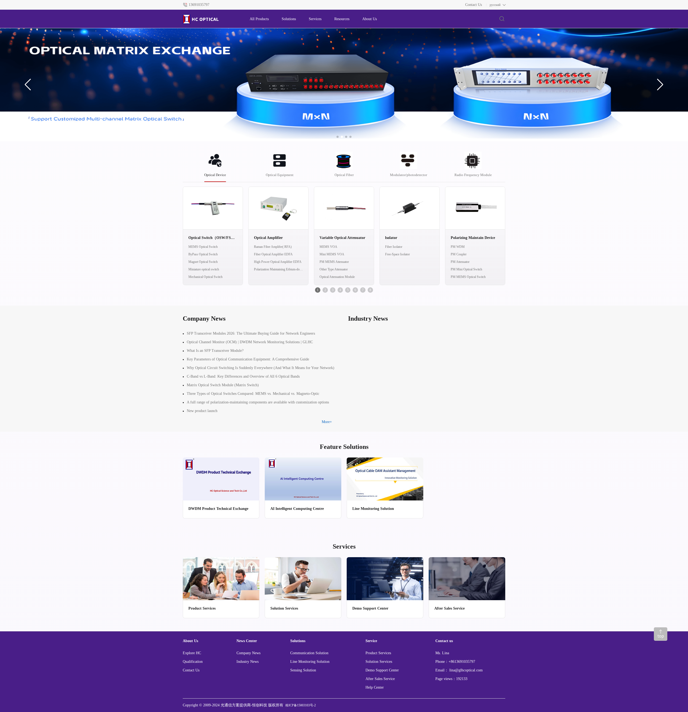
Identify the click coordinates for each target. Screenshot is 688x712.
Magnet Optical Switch (203, 262)
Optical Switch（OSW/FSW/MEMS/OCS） (212, 238)
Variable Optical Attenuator (342, 238)
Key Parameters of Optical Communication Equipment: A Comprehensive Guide (248, 359)
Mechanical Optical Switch (205, 277)
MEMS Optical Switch (203, 247)
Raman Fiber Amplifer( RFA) (273, 247)
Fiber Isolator (393, 247)
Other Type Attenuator (334, 269)
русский (495, 5)
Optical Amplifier (268, 238)
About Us (369, 19)
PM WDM (458, 247)
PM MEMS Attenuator (334, 262)
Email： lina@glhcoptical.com (459, 670)
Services (315, 19)
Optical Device (215, 175)
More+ (327, 422)
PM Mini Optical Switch (466, 269)
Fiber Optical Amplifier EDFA (273, 254)
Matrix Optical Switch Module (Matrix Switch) (223, 385)
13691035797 (199, 5)
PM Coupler (459, 254)
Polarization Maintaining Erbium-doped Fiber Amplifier (278, 269)
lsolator (391, 238)
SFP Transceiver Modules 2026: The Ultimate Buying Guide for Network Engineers (251, 333)
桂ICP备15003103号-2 (300, 705)
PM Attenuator (460, 262)
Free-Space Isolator (397, 254)
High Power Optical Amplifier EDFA (278, 262)
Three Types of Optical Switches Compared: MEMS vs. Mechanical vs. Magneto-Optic (253, 394)
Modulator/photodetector (408, 175)
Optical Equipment (279, 175)
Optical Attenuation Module (337, 277)
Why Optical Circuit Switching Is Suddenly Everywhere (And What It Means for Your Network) (260, 368)
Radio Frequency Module (473, 175)
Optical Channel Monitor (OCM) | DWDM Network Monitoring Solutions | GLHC (250, 342)
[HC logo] (211, 19)
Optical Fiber (344, 175)
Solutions (289, 19)
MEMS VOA (328, 247)
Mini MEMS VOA (332, 254)
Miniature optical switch (203, 269)
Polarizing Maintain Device (473, 238)
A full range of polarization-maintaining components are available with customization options (258, 402)
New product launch (202, 411)
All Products (259, 19)
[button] (27, 85)
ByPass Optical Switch (203, 254)
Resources (341, 19)
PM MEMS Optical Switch (468, 277)
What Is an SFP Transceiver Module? (215, 351)
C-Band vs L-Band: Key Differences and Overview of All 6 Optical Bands (243, 376)
